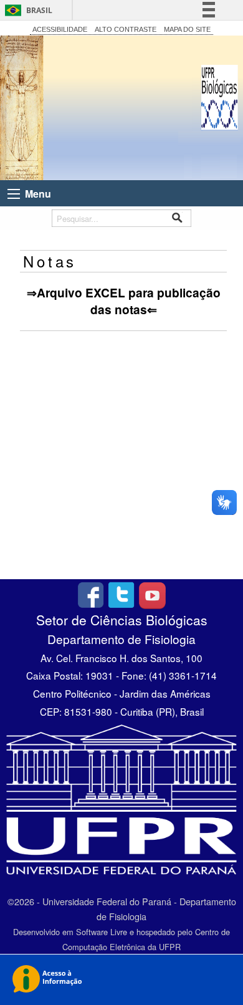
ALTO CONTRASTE (125, 29)
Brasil (39, 10)
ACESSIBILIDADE (59, 29)
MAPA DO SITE (187, 29)
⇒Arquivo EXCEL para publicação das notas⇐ (124, 301)
